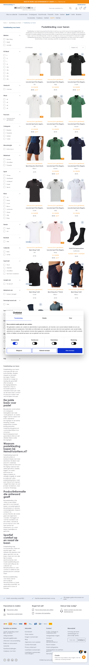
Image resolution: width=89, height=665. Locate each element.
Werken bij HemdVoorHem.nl (51, 641)
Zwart (8, 203)
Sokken (9, 136)
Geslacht (6, 85)
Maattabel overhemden (32, 650)
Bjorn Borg (9, 39)
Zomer (8, 254)
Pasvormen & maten (12, 606)
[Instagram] (16, 660)
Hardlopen (10, 178)
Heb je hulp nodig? (68, 606)
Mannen (9, 89)
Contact (49, 628)
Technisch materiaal (13, 273)
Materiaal (6, 155)
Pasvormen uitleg (12, 610)
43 (7, 102)
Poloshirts (9, 133)
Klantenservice (82, 4)
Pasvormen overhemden (15, 614)
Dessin (5, 224)
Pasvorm (6, 114)
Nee (8, 241)
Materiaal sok (8, 290)
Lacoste (9, 45)
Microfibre (10, 270)
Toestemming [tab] (18, 318)
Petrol (8, 200)
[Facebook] (4, 660)
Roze (8, 218)
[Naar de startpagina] (25, 8)
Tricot (8, 265)
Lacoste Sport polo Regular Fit (76, 208)
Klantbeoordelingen (9, 648)
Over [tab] (70, 318)
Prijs (4, 358)
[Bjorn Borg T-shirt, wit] (34, 232)
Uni (7, 231)
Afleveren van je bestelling (11, 640)
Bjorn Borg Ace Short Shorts (34, 166)
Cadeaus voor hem (9, 651)
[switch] (34, 343)
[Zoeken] (70, 8)
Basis (8, 251)
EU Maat (6, 51)
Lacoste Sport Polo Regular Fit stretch (34, 82)
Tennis (8, 187)
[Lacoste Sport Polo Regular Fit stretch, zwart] (34, 190)
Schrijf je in (81, 640)
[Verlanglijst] (80, 8)
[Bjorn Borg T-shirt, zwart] (34, 274)
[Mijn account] (76, 8)
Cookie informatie (30, 644)
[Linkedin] (12, 660)
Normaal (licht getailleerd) (11, 119)
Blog (26, 639)
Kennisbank (28, 631)
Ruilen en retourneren (10, 643)
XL (7, 64)
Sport (5, 171)
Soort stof (6, 261)
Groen (8, 212)
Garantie (6, 646)
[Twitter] (8, 660)
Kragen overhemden (31, 637)
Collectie (6, 248)
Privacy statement (30, 647)
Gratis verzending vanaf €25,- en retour (10, 632)
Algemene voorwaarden (33, 642)
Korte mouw (10, 149)
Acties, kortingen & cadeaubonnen (52, 632)
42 (7, 99)
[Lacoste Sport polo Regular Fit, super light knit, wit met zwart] (76, 190)
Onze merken (29, 634)
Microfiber (10, 162)
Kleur (5, 193)
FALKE (8, 42)
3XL (8, 70)
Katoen (9, 159)
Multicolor (9, 209)
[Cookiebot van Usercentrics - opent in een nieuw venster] (14, 313)
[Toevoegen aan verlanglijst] (40, 54)
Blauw (8, 206)
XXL (8, 67)
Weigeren (19, 350)
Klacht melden (50, 644)
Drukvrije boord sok (9, 300)
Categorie (6, 126)
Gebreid (9, 267)
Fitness (8, 175)
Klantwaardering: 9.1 (9, 4)
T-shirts (8, 139)
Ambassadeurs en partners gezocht (54, 650)
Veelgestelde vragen (53, 635)
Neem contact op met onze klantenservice (73, 610)
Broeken (9, 130)
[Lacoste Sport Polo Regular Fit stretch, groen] (76, 106)
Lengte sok (7, 280)
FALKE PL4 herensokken (76, 248)
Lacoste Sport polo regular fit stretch (34, 124)
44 (7, 105)
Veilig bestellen (8, 635)
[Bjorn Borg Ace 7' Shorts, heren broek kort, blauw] (55, 274)
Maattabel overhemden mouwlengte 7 (32, 653)
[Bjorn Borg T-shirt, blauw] (76, 274)
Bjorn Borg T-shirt (34, 250)
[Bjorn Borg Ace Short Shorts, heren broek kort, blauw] (34, 148)
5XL (8, 76)
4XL (8, 73)
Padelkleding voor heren (11, 27)
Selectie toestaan (44, 350)
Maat (5, 95)
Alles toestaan (70, 350)
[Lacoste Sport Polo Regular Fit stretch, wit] (55, 106)
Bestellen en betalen (10, 628)
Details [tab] (44, 318)
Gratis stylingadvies (52, 647)
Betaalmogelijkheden (10, 638)
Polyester (9, 165)
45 (7, 108)
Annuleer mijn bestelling (42, 613)
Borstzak (6, 237)
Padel (8, 184)
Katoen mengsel (11, 294)
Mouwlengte (7, 145)
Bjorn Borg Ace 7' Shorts (55, 292)
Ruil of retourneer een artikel (44, 610)
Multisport (9, 181)
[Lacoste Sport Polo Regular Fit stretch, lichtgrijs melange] (55, 64)
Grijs (8, 215)
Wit (7, 197)
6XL (8, 79)
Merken (6, 35)
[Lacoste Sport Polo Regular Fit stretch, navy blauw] (76, 148)
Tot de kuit (10, 284)
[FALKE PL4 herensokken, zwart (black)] (76, 232)
